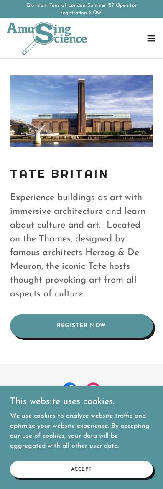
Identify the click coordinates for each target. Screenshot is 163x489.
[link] (47, 38)
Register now (82, 326)
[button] (151, 38)
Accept (81, 468)
